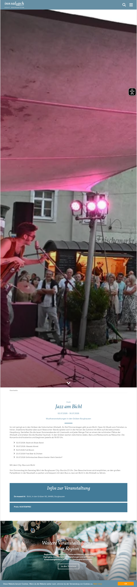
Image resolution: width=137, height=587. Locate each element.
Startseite (14, 390)
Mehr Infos (97, 583)
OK (125, 583)
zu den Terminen (68, 566)
